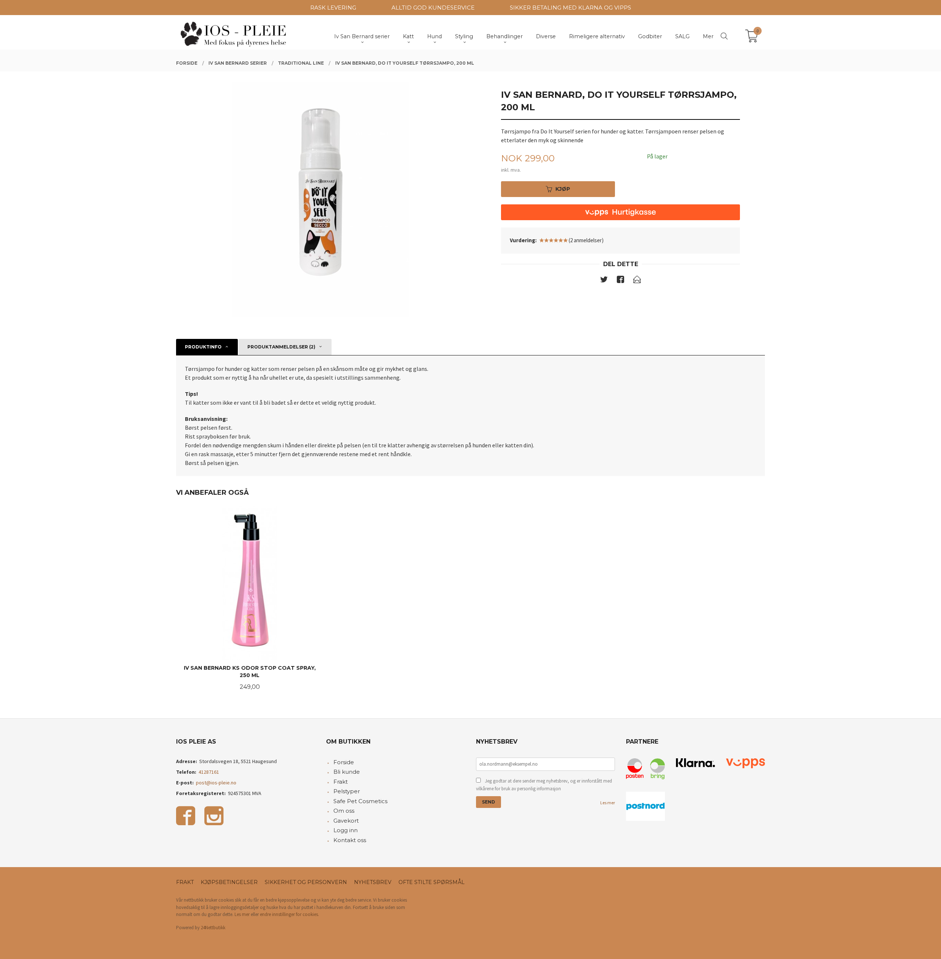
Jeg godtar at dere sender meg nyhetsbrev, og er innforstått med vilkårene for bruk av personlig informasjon (544, 785)
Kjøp (562, 189)
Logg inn (345, 830)
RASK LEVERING (333, 7)
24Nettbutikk (213, 927)
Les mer (607, 802)
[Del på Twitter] (604, 280)
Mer (708, 36)
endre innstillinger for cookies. (289, 914)
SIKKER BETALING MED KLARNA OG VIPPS (570, 7)
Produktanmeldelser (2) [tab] (281, 347)
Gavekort (346, 820)
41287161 (208, 772)
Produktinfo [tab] (203, 347)
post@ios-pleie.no (216, 782)
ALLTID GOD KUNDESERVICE (433, 7)
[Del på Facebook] (620, 280)
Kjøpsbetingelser (229, 882)
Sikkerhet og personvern (306, 882)
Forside (343, 762)
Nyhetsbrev (372, 882)
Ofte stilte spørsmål (431, 882)
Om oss (343, 810)
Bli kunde (346, 771)
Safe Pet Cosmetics (360, 801)
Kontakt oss (349, 840)
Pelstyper (346, 791)
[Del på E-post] (637, 280)
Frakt (340, 781)
